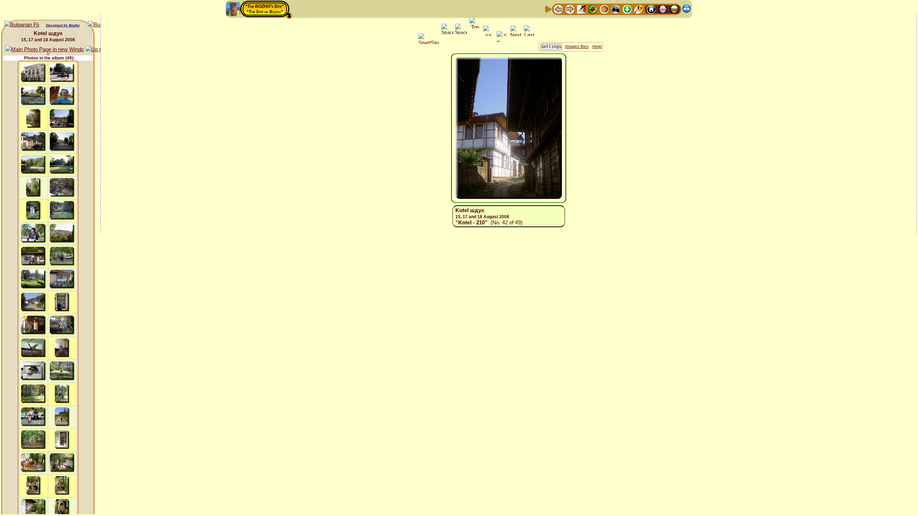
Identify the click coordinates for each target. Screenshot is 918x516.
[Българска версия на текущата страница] (22, 25)
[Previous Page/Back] (558, 9)
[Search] (638, 9)
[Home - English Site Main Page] (662, 9)
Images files (576, 46)
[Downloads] (627, 9)
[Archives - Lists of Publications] (581, 9)
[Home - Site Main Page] (651, 9)
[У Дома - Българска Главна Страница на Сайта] (674, 9)
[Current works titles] (604, 9)
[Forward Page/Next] (570, 9)
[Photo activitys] (615, 9)
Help (597, 46)
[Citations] (592, 9)
